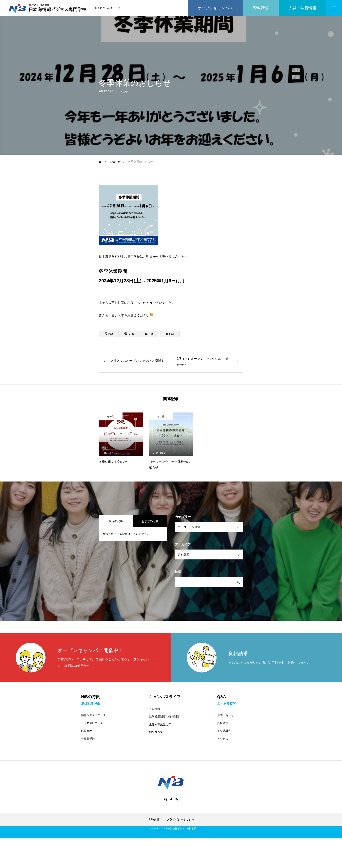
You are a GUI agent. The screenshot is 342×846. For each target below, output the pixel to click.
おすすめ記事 (150, 521)
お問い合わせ (225, 715)
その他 (124, 91)
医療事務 (86, 730)
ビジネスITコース (92, 723)
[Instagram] (165, 800)
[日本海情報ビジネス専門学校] (48, 8)
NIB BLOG (155, 732)
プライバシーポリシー (180, 819)
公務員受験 (88, 738)
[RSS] (177, 800)
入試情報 (154, 708)
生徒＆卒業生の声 (160, 724)
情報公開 (153, 819)
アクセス (222, 738)
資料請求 (222, 723)
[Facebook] (171, 800)
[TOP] (171, 627)
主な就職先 (224, 730)
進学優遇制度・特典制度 (164, 716)
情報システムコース (93, 715)
